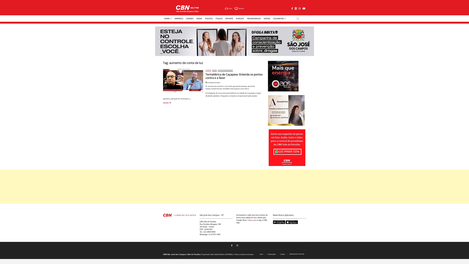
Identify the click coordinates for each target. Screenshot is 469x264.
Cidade (208, 70)
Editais (267, 18)
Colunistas (278, 18)
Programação (254, 18)
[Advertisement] (234, 187)
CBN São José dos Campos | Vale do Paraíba (181, 254)
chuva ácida (228, 86)
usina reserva (244, 89)
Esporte (229, 18)
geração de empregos (240, 86)
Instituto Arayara (216, 89)
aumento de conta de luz (216, 86)
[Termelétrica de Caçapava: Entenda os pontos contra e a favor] (183, 81)
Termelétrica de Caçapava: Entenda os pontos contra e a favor (234, 76)
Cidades (189, 18)
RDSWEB (228, 254)
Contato (282, 254)
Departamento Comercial (296, 254)
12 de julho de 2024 (213, 82)
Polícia (219, 18)
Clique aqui (252, 220)
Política (209, 18)
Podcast (240, 18)
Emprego (179, 18)
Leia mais (169, 102)
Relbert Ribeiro (219, 254)
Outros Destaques (225, 70)
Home (167, 18)
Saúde (199, 18)
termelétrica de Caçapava (231, 89)
